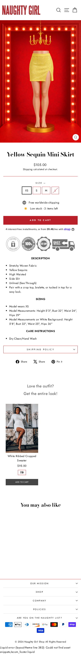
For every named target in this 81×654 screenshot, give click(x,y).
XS (27, 190)
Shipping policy (40, 349)
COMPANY (39, 600)
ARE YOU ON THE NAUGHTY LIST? (39, 617)
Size (41, 183)
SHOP (39, 591)
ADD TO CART (22, 482)
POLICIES (39, 609)
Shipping (27, 169)
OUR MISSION (39, 583)
